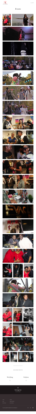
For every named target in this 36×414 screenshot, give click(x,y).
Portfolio (11, 399)
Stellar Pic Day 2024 (12, 401)
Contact (3, 399)
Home (3, 401)
